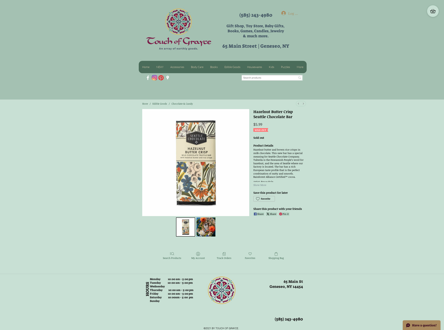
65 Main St (293, 281)
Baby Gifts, (275, 25)
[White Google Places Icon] (167, 78)
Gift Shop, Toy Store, (246, 25)
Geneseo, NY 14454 (286, 286)
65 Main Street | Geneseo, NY (255, 46)
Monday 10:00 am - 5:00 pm (171, 279)
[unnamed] (154, 78)
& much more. (256, 35)
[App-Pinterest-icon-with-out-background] (161, 78)
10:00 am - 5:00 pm (180, 283)
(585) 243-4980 (255, 15)
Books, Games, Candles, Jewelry (256, 30)
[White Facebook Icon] (148, 78)
